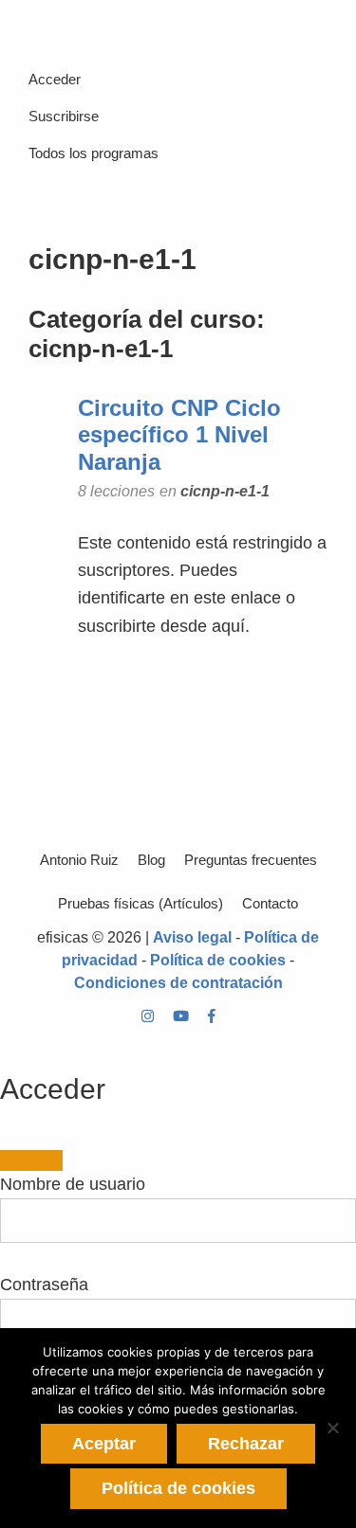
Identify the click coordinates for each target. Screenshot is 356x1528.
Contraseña (44, 1284)
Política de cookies (218, 960)
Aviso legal (192, 937)
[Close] (31, 1160)
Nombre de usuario (72, 1184)
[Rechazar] (332, 1427)
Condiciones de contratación (178, 983)
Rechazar (246, 1443)
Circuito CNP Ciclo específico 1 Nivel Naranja (179, 435)
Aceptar (104, 1443)
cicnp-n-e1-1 (225, 490)
